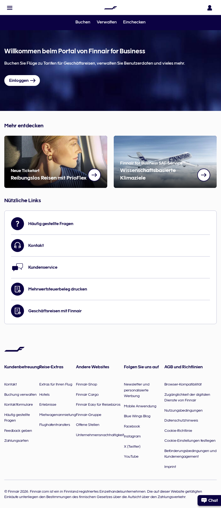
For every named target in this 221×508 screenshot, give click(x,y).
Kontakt (36, 245)
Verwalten (107, 22)
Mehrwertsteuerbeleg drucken (57, 289)
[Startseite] (110, 7)
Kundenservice (42, 267)
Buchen (82, 22)
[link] (94, 175)
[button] (9, 7)
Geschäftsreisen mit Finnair (55, 311)
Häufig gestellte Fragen (50, 223)
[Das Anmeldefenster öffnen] (210, 7)
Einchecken (134, 22)
